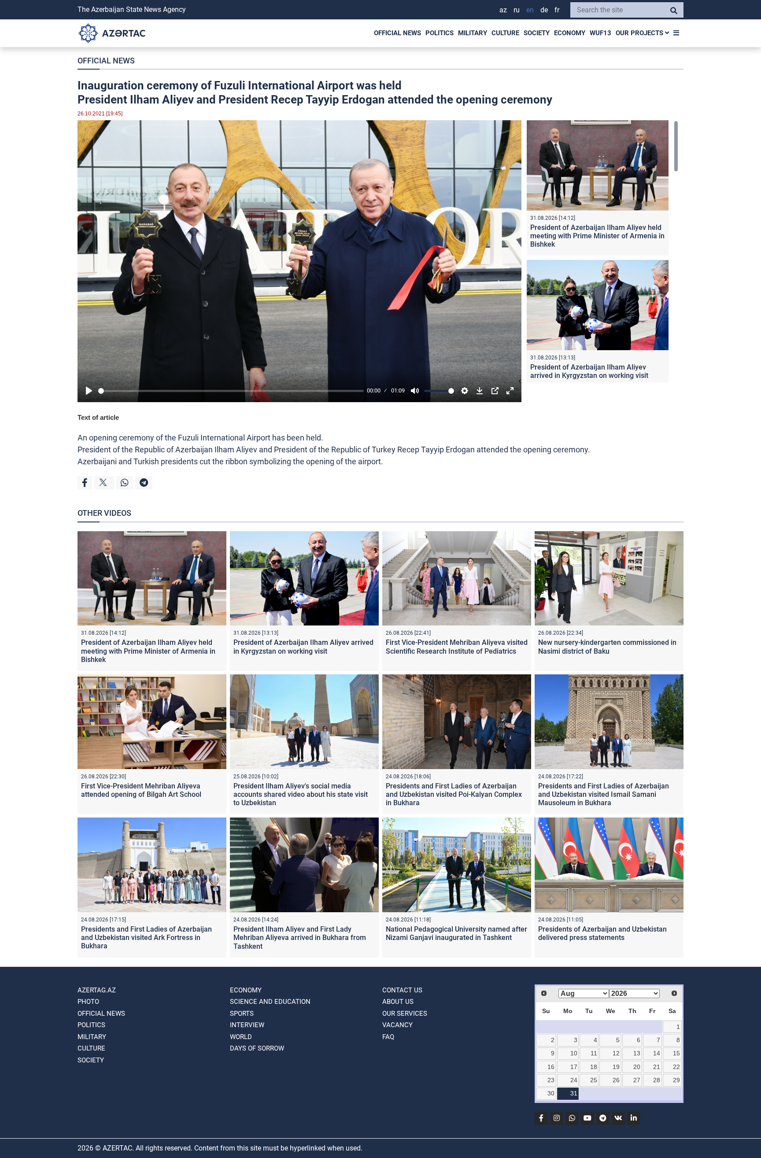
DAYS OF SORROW (257, 1048)
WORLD (241, 1037)
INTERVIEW (247, 1025)
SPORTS (242, 1013)
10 (573, 1053)
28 (656, 1080)
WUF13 (600, 33)
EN (530, 10)
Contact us (402, 990)
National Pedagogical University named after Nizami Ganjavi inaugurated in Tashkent (456, 933)
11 (594, 1053)
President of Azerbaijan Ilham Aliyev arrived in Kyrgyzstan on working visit (589, 371)
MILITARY (472, 33)
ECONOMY (569, 33)
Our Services (404, 1013)
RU (516, 10)
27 (636, 1080)
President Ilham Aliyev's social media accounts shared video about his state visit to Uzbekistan (300, 794)
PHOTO (88, 1002)
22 (676, 1066)
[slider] (231, 391)
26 (616, 1080)
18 (593, 1066)
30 (550, 1093)
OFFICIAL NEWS (397, 33)
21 (656, 1066)
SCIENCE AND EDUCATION (270, 1002)
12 (616, 1053)
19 (616, 1066)
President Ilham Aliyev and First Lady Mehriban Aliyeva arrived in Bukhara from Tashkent (299, 937)
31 (573, 1093)
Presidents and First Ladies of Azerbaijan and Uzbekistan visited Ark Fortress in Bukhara (146, 937)
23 (550, 1080)
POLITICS (439, 33)
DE (544, 10)
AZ (503, 10)
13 (636, 1053)
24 (573, 1080)
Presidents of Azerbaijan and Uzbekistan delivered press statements (602, 933)
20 (636, 1066)
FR (556, 10)
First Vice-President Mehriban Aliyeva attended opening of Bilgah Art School (141, 790)
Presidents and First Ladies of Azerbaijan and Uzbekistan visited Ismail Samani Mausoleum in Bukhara (603, 794)
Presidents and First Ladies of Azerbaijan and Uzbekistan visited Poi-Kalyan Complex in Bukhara (454, 794)
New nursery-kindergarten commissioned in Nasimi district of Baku (607, 646)
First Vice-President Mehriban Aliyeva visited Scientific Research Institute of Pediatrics (457, 646)
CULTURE (505, 33)
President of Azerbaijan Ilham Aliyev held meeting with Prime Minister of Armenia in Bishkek (597, 235)
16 (550, 1066)
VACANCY (397, 1025)
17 (573, 1066)
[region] (602, 251)
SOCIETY (537, 33)
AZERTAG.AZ (97, 990)
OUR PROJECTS (640, 33)
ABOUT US (398, 1002)
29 (676, 1080)
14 (656, 1053)
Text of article (98, 417)
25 (593, 1080)
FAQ (388, 1037)
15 (676, 1053)
